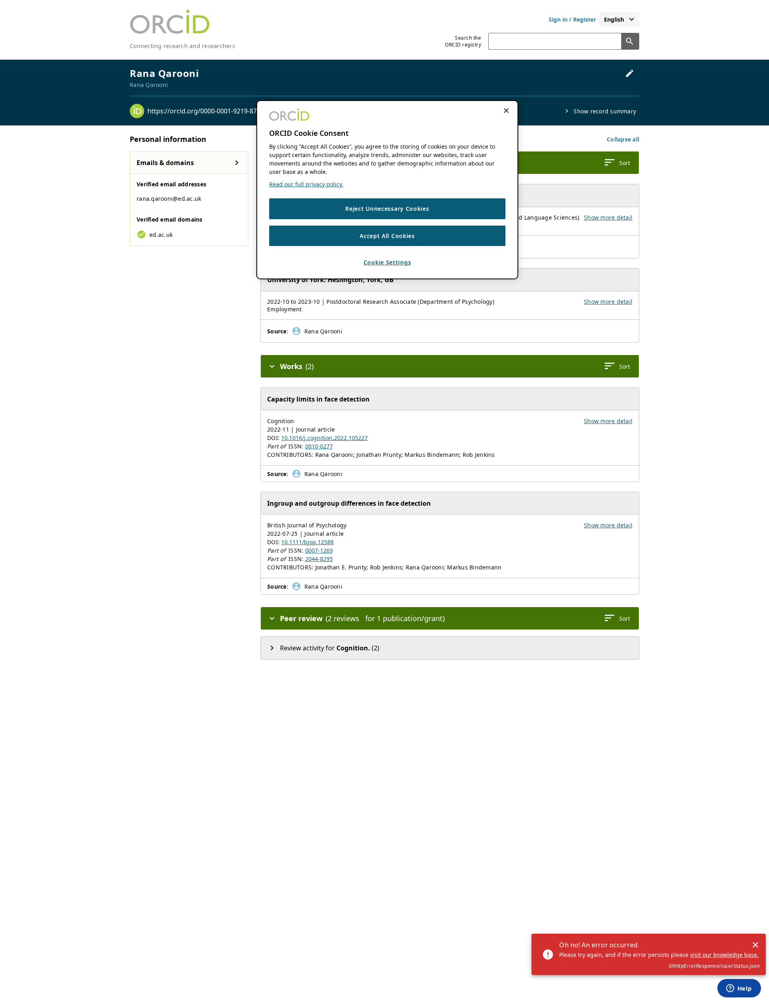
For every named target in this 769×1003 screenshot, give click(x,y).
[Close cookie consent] (506, 110)
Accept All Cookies (387, 236)
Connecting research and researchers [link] (182, 46)
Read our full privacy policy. (306, 184)
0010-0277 (319, 446)
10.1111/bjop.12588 (307, 542)
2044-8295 (319, 559)
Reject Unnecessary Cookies (387, 208)
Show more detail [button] (608, 217)
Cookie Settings (387, 262)
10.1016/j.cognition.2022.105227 (324, 438)
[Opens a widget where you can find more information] (739, 989)
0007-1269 (319, 550)
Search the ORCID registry (463, 41)
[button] (623, 139)
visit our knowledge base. (724, 955)
